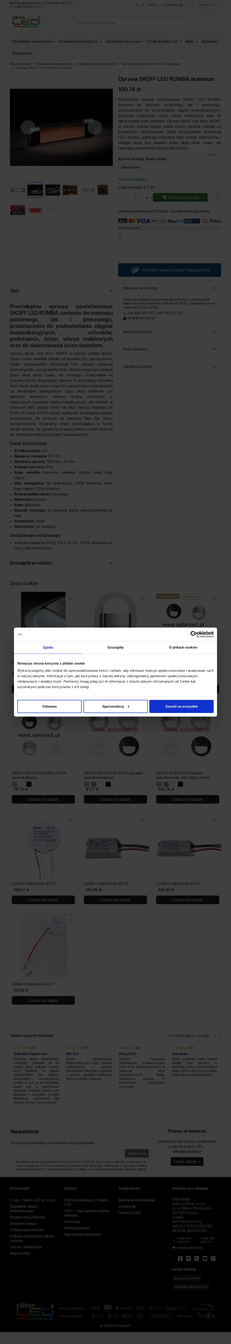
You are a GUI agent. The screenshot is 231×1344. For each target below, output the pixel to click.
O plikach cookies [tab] (183, 647)
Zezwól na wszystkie (181, 706)
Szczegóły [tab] (115, 647)
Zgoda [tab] (48, 647)
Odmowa (49, 706)
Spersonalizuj (113, 706)
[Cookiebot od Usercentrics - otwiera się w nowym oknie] (194, 634)
